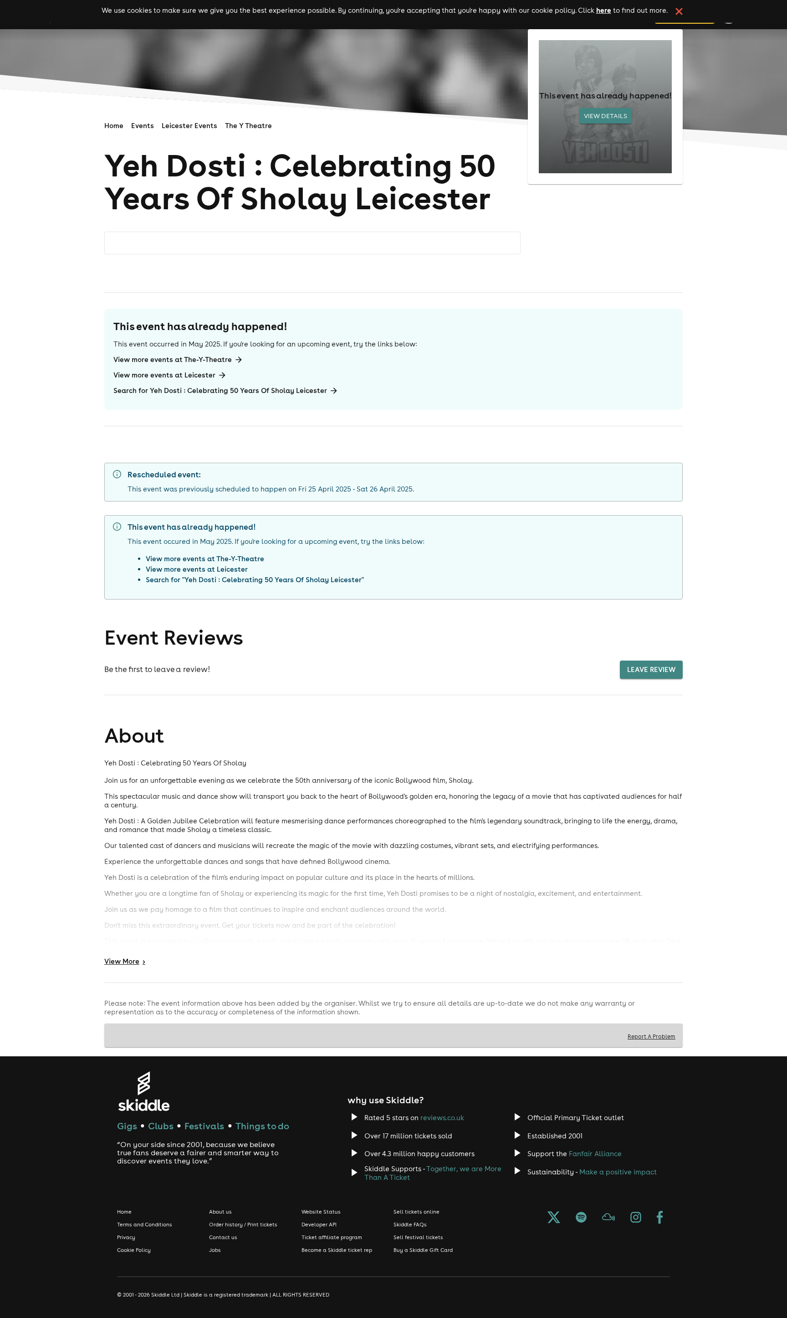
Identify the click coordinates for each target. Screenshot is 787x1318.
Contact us (223, 1237)
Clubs (161, 1126)
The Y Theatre (248, 125)
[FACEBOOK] (659, 1218)
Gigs (127, 1126)
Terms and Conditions (144, 1224)
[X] (553, 1218)
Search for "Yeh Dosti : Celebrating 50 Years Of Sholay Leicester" (255, 579)
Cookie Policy (134, 1250)
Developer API (319, 1224)
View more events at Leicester (164, 375)
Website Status (321, 1212)
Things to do (262, 1126)
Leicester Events (189, 125)
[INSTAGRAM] (635, 1218)
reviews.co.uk (442, 1117)
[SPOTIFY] (581, 1218)
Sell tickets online (416, 1212)
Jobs (215, 1250)
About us (220, 1212)
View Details (605, 116)
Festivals (204, 1126)
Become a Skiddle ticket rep (337, 1250)
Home (113, 125)
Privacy (126, 1237)
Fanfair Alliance (595, 1153)
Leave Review (651, 669)
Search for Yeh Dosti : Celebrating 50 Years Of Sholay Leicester (220, 390)
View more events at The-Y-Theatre (172, 359)
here (603, 10)
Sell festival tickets (418, 1237)
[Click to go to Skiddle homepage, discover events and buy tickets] (143, 1091)
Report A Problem (651, 1036)
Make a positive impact (618, 1172)
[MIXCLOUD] (608, 1218)
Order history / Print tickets (243, 1224)
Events (142, 125)
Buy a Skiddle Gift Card (423, 1250)
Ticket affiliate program (332, 1237)
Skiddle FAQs (410, 1224)
